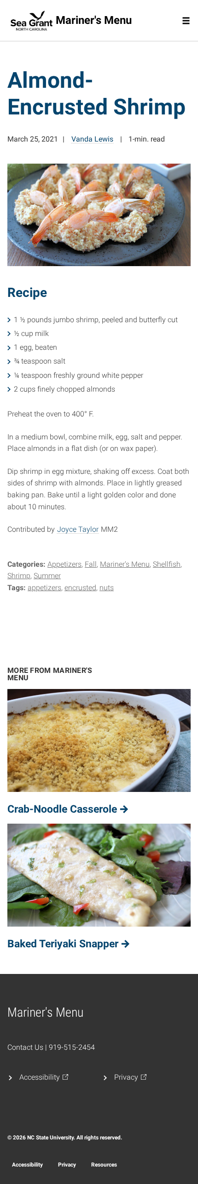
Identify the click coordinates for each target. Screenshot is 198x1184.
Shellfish (167, 564)
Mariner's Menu (125, 564)
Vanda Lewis (92, 139)
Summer (47, 575)
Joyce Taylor (78, 529)
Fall (91, 564)
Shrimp (18, 575)
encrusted (80, 587)
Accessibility (27, 1164)
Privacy (67, 1164)
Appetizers (64, 564)
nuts (106, 587)
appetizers (44, 587)
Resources (104, 1164)
